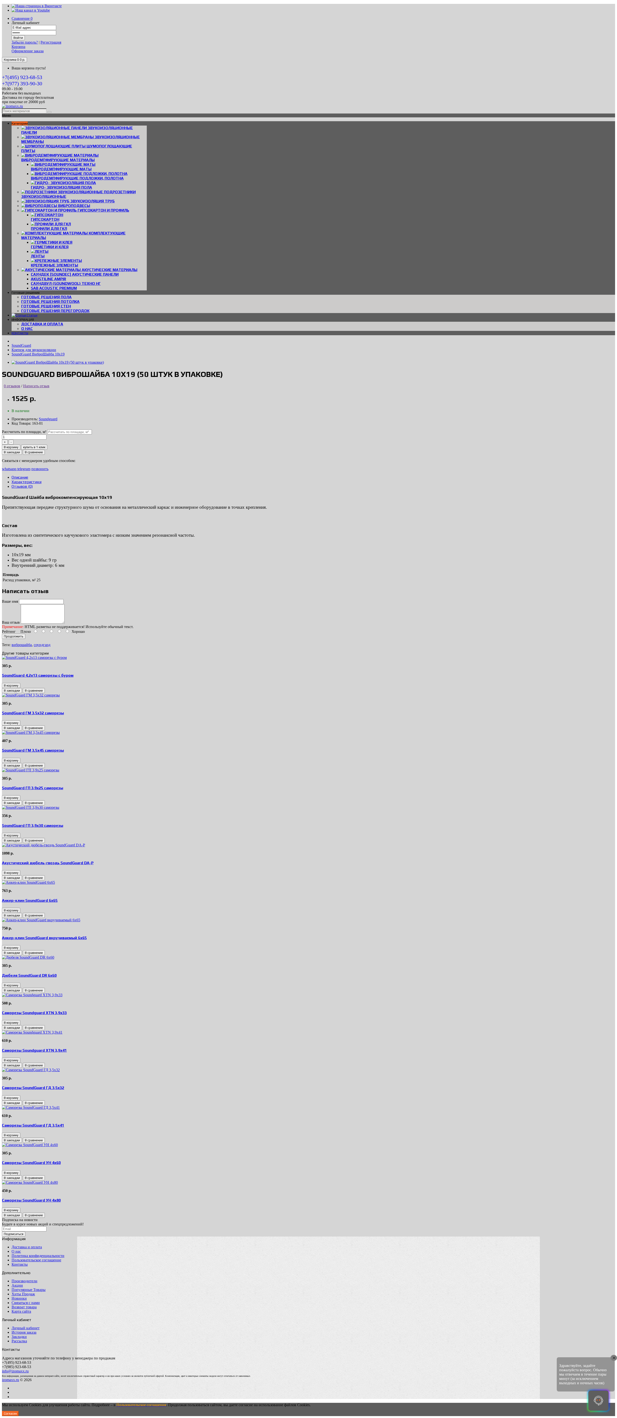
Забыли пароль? (25, 42)
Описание (20, 477)
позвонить (39, 469)
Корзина (18, 47)
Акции (17, 1285)
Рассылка (19, 1341)
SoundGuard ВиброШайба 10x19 (38, 354)
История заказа (24, 1332)
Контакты (20, 1264)
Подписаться (13, 1234)
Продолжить (13, 636)
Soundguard (48, 419)
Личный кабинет (26, 1328)
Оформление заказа (28, 51)
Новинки (19, 1298)
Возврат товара (24, 1307)
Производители (24, 1281)
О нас (27, 328)
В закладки (12, 452)
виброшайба (22, 645)
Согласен (10, 1413)
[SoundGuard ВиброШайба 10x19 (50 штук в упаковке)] (58, 362)
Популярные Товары (29, 1290)
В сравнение (34, 452)
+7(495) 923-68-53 (22, 77)
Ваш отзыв (11, 622)
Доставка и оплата (42, 324)
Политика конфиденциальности (38, 1256)
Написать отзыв (36, 386)
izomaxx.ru (10, 1380)
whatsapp (9, 469)
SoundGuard (21, 345)
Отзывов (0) (22, 486)
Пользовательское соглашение (36, 1260)
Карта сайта (21, 1311)
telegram (23, 469)
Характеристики (26, 482)
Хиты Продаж (23, 1294)
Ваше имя (10, 601)
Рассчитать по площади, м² (24, 432)
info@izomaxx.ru (15, 1371)
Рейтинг (9, 631)
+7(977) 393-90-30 (22, 83)
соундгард (42, 645)
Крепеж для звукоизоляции (34, 350)
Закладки (19, 1337)
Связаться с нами (26, 1303)
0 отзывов (12, 386)
